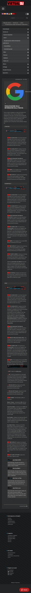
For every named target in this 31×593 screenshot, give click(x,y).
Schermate (10, 524)
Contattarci (10, 554)
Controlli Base (7, 46)
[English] (3, 13)
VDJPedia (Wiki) (11, 538)
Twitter (10, 574)
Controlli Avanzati (7, 49)
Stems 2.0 (5, 60)
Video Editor (10, 323)
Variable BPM (10, 228)
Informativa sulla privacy (13, 555)
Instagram (11, 573)
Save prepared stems (12, 318)
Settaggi (5, 67)
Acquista (10, 519)
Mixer (4, 52)
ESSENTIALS (8, 183)
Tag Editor (22, 315)
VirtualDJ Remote (7, 69)
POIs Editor (15, 316)
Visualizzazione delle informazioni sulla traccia (16, 24)
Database (5, 58)
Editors (4, 64)
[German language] (9, 13)
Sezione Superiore (7, 34)
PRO (6, 283)
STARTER (7, 126)
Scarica (9, 518)
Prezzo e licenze (11, 522)
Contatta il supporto (12, 535)
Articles (9, 540)
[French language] (7, 13)
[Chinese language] (14, 13)
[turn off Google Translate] (5, 104)
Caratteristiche (11, 521)
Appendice (5, 72)
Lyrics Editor (21, 316)
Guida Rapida (6, 29)
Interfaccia (15, 22)
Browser (5, 55)
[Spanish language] (5, 13)
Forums (9, 541)
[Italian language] (11, 13)
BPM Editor (9, 316)
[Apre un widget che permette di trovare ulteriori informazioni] (24, 590)
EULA (9, 557)
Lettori (21, 22)
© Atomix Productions (15, 582)
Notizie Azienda (11, 552)
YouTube (11, 571)
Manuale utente (7, 22)
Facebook (10, 570)
